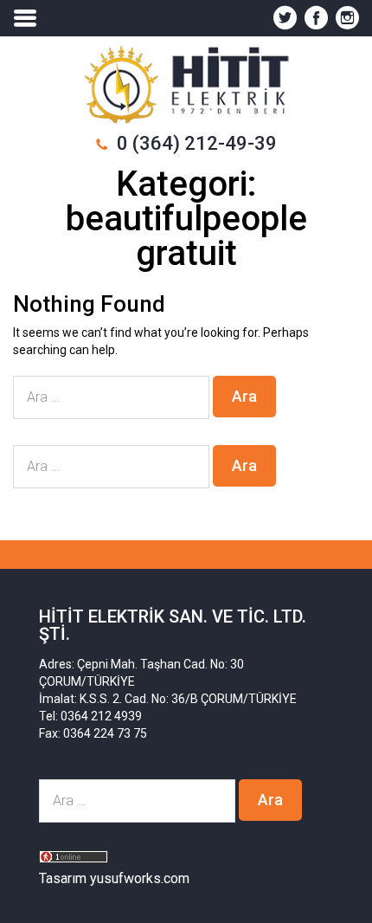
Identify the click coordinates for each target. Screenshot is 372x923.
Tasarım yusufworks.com (114, 878)
